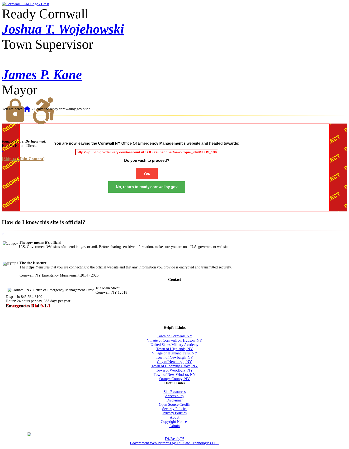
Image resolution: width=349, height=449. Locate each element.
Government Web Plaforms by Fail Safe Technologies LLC (174, 443)
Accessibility (174, 396)
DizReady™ (174, 439)
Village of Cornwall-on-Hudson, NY (174, 340)
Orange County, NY (174, 379)
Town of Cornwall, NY (174, 336)
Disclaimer (174, 400)
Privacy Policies (175, 413)
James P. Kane (42, 74)
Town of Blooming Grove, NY (174, 366)
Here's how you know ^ (306, 434)
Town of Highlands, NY (174, 349)
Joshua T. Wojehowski (63, 29)
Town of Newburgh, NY (174, 357)
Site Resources (175, 392)
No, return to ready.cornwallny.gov (147, 187)
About (174, 417)
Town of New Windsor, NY (175, 375)
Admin (174, 426)
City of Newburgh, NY (174, 362)
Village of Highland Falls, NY (174, 353)
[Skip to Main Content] (23, 158)
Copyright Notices (174, 422)
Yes (146, 174)
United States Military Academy (174, 345)
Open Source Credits (174, 404)
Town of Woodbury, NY (174, 370)
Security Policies (174, 409)
